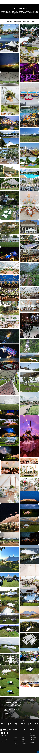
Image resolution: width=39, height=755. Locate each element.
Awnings (23, 741)
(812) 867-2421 (3, 741)
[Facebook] (2, 733)
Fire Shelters (24, 743)
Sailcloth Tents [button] (17, 21)
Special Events (33, 737)
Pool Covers (24, 735)
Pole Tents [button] (33, 21)
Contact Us (3, 723)
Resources (23, 723)
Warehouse (24, 745)
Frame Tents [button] (9, 21)
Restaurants (32, 735)
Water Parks (32, 739)
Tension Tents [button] (26, 21)
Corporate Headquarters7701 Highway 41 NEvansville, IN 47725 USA (5, 738)
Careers (36, 723)
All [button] (4, 21)
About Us (15, 732)
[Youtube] (7, 733)
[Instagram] (4, 733)
